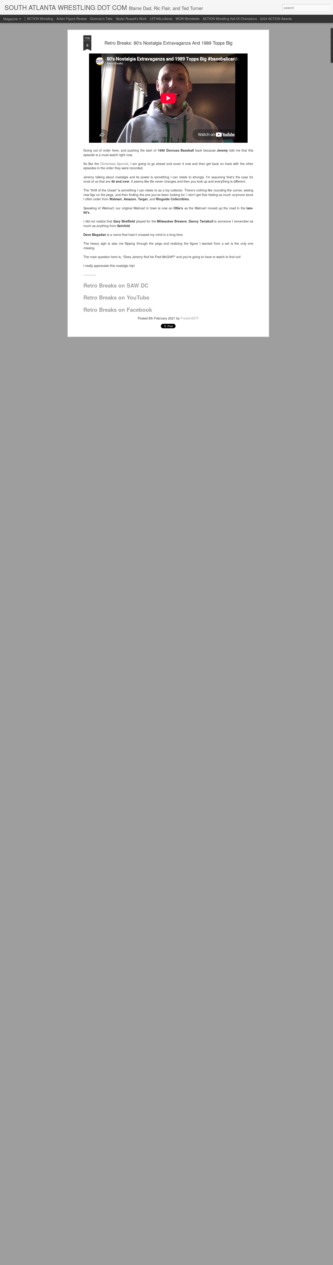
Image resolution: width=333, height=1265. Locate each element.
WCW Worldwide (188, 18)
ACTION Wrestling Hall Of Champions (230, 18)
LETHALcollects (161, 18)
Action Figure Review (71, 18)
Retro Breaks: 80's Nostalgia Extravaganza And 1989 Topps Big (168, 42)
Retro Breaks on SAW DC (115, 285)
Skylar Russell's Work (131, 18)
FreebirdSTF (190, 318)
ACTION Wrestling (40, 18)
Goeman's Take (101, 18)
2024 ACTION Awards (276, 18)
